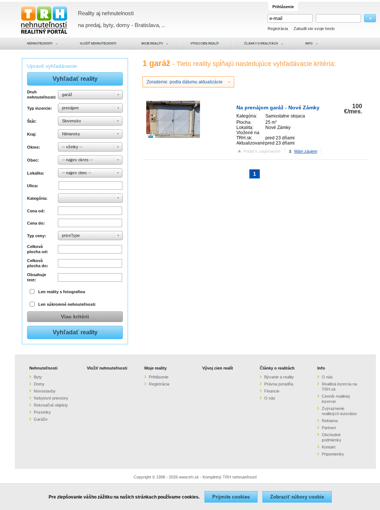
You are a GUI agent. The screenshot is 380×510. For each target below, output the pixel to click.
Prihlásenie (158, 377)
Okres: (33, 147)
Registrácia (278, 28)
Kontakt (328, 447)
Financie (271, 391)
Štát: (31, 121)
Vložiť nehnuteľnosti (107, 368)
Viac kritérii (75, 316)
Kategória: (37, 198)
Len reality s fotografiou (61, 291)
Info (321, 368)
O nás (269, 398)
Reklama (330, 420)
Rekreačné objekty (51, 405)
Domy (39, 384)
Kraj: (31, 134)
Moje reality (155, 368)
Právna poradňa (278, 384)
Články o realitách (277, 368)
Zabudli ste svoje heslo (314, 28)
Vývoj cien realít (217, 368)
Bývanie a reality (279, 377)
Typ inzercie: (39, 108)
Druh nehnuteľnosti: (41, 94)
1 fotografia (159, 133)
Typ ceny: (36, 236)
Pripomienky (333, 454)
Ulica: (32, 185)
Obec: (33, 160)
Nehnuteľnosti (43, 368)
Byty (38, 377)
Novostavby (45, 391)
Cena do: (36, 223)
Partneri (329, 427)
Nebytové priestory (51, 398)
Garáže (41, 419)
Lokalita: (35, 173)
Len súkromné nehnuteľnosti (66, 304)
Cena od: (36, 211)
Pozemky (42, 412)
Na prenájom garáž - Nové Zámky (278, 107)
